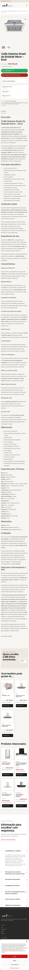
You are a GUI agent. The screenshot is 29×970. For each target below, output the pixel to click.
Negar (14, 960)
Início (2, 11)
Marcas (2, 931)
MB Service (24, 628)
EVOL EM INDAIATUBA (18, 102)
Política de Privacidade (14, 968)
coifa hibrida (11, 102)
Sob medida (3, 929)
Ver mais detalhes (6, 705)
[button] (27, 941)
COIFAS (5, 11)
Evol (4, 105)
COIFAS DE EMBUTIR (11, 11)
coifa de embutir (6, 102)
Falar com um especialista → (8, 839)
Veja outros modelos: (6, 636)
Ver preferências (15, 964)
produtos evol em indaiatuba (13, 103)
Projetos (2, 933)
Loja (2, 927)
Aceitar (14, 956)
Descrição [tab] (3, 111)
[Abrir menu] (27, 5)
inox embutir (5, 103)
